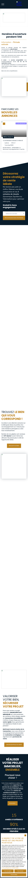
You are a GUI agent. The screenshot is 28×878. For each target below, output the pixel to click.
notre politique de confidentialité (10, 868)
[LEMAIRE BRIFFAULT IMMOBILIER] (21, 4)
